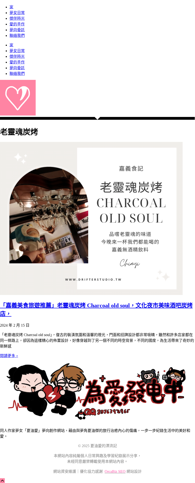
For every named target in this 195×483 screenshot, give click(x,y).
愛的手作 (17, 24)
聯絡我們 (17, 36)
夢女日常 (17, 13)
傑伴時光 (17, 18)
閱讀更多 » (9, 356)
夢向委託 (17, 30)
